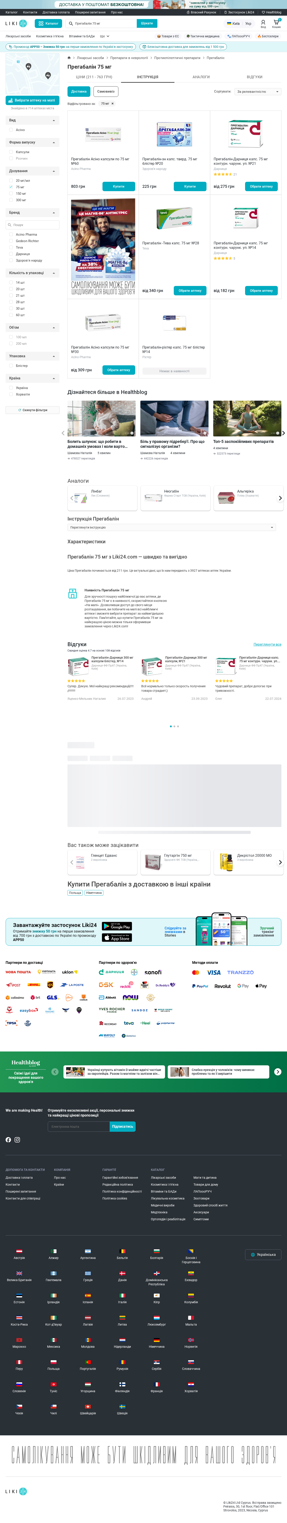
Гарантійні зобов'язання (120, 1177)
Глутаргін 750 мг (178, 855)
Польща (75, 893)
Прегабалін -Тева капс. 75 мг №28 (170, 243)
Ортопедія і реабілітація (168, 1219)
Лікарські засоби (18, 36)
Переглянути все (267, 644)
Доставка (79, 91)
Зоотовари (201, 1198)
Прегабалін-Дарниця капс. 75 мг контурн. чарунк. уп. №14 (241, 245)
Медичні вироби (162, 1205)
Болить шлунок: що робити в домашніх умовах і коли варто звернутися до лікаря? (96, 444)
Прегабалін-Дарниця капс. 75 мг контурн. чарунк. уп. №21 (241, 161)
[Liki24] (16, 1491)
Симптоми (201, 1219)
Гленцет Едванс (104, 855)
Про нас (117, 12)
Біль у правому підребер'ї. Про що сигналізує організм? (172, 444)
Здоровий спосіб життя (211, 1205)
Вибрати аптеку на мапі (35, 100)
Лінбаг (96, 491)
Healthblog (273, 12)
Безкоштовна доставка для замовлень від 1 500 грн (186, 47)
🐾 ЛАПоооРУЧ (238, 36)
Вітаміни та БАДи (82, 36)
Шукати (147, 23)
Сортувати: (222, 91)
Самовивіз (106, 91)
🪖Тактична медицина (203, 36)
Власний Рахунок (203, 12)
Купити (118, 186)
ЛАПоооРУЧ (203, 1191)
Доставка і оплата (56, 12)
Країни (59, 1184)
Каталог (12, 12)
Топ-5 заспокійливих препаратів (243, 441)
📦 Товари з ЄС (168, 36)
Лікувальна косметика (168, 1198)
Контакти (30, 12)
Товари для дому (206, 1184)
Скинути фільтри (35, 410)
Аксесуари (201, 1212)
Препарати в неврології (129, 58)
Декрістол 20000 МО (254, 855)
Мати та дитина (205, 1177)
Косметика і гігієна (50, 36)
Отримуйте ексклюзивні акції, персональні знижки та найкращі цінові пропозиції (91, 1112)
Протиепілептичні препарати (177, 58)
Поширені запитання (90, 12)
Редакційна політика (117, 1184)
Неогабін (171, 491)
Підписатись (122, 1126)
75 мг (105, 103)
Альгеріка (245, 491)
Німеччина (94, 893)
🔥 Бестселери (267, 36)
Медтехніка (159, 1212)
